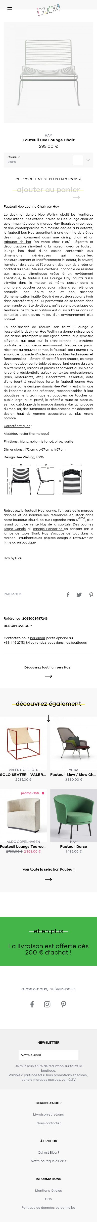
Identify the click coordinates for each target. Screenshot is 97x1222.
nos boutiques (75, 642)
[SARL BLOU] (48, 10)
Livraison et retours (48, 1114)
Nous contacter (49, 1123)
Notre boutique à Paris (48, 1161)
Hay (48, 135)
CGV (72, 1079)
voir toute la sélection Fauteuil (48, 869)
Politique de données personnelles (49, 1207)
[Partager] (68, 594)
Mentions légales (48, 1190)
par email (37, 638)
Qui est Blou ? (48, 1152)
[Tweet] (79, 595)
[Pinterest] (91, 594)
